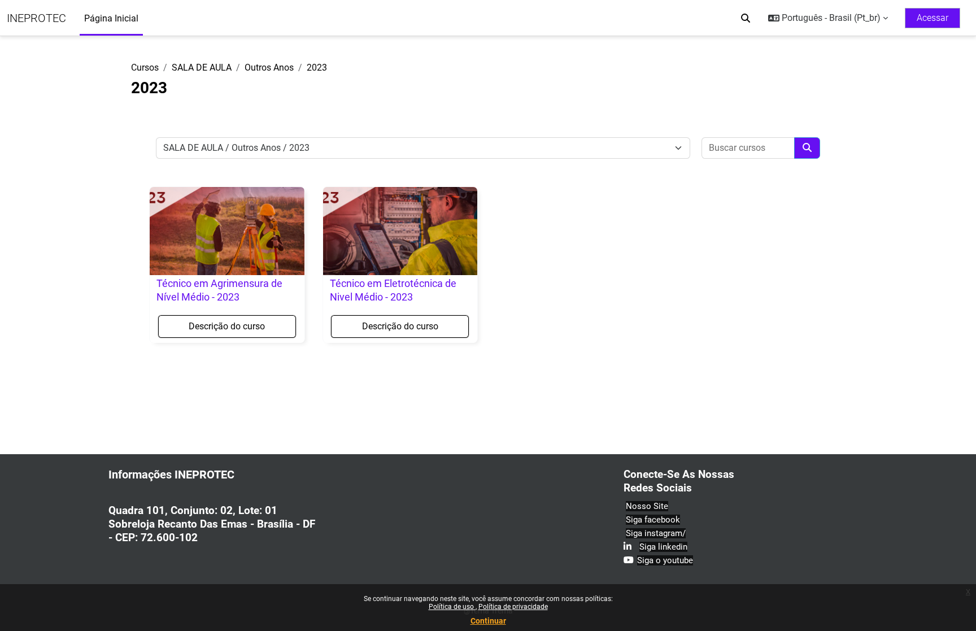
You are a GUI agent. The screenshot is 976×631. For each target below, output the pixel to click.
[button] (745, 18)
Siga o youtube (665, 560)
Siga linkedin (663, 547)
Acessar (932, 17)
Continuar (488, 620)
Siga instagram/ (656, 533)
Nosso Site (647, 506)
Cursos (145, 67)
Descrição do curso (227, 326)
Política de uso (452, 607)
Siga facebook (653, 520)
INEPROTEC (36, 18)
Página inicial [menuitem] (111, 18)
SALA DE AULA (202, 67)
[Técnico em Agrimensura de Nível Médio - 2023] (227, 231)
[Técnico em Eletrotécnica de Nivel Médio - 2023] (400, 231)
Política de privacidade (513, 607)
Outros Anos (269, 67)
